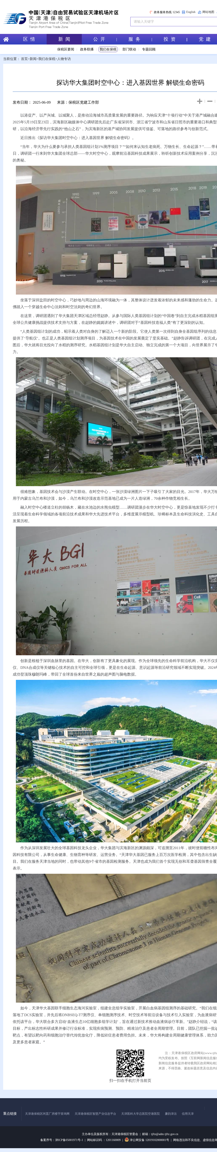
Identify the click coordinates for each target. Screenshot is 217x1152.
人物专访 (64, 59)
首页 (24, 59)
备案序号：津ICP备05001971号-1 (61, 1140)
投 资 (169, 39)
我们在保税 (108, 49)
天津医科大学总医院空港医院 (140, 1113)
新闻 (33, 59)
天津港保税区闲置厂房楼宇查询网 (47, 1113)
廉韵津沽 (171, 1113)
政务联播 (87, 49)
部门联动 (129, 49)
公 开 (99, 39)
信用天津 (188, 1113)
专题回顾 (149, 49)
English (190, 12)
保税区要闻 (65, 49)
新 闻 (64, 39)
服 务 (134, 39)
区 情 (29, 39)
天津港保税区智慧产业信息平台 (95, 1113)
